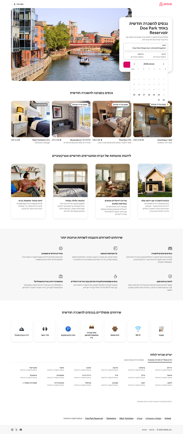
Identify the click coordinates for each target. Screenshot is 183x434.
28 (139, 95)
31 (159, 100)
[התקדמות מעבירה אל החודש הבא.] (134, 64)
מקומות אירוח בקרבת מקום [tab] (134, 360)
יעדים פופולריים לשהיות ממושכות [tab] (160, 360)
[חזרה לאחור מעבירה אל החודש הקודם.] (163, 64)
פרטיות (151, 430)
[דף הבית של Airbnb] (165, 4)
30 (164, 100)
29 (134, 95)
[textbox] (157, 56)
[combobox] (145, 48)
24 (159, 95)
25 (154, 95)
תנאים (144, 430)
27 (144, 95)
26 (149, 95)
